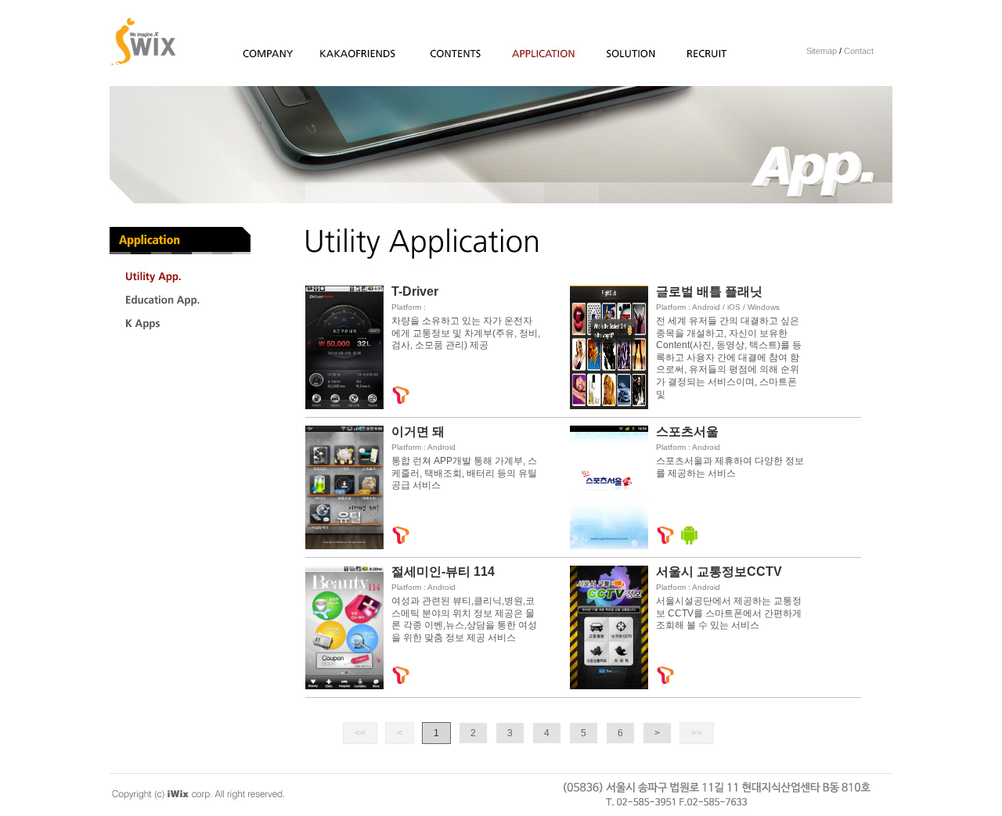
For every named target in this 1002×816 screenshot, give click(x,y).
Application (528, 63)
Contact (859, 51)
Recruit (689, 63)
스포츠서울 (687, 431)
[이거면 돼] (344, 546)
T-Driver (414, 291)
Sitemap (821, 51)
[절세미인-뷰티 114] (344, 686)
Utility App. (121, 287)
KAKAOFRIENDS (355, 63)
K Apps (121, 334)
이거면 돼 (418, 431)
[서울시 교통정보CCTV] (609, 686)
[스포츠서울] (609, 546)
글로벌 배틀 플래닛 (709, 291)
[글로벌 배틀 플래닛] (609, 406)
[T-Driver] (344, 406)
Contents (436, 63)
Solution (614, 63)
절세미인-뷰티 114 (443, 571)
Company (254, 63)
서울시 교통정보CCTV (719, 571)
